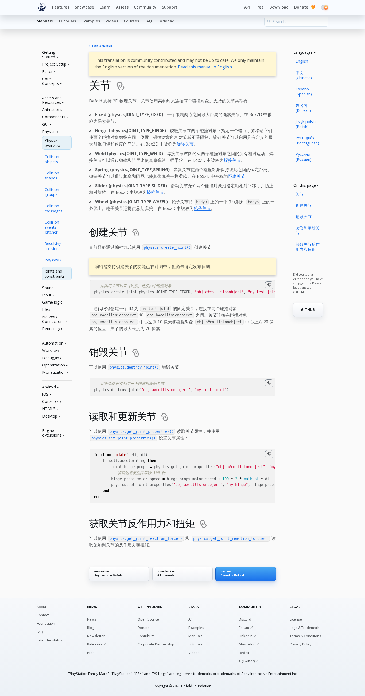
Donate (305, 7)
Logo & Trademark (304, 627)
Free (259, 7)
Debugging (51, 358)
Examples (90, 21)
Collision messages (54, 208)
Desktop (49, 416)
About (41, 606)
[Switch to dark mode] (324, 7)
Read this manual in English (205, 67)
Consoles (50, 401)
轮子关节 (202, 208)
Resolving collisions (53, 246)
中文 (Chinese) (304, 75)
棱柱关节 (155, 192)
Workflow (50, 350)
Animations (52, 110)
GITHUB (308, 309)
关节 (300, 194)
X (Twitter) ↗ (249, 661)
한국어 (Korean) (303, 107)
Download (279, 7)
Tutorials (67, 21)
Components (53, 117)
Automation (52, 343)
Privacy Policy (301, 644)
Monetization (54, 372)
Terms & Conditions (305, 635)
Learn (105, 7)
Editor (47, 72)
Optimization (53, 365)
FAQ (148, 21)
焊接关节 (232, 160)
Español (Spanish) (304, 91)
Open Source (148, 619)
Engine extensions (51, 433)
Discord (245, 619)
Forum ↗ (246, 627)
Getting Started (48, 54)
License (296, 619)
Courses (131, 21)
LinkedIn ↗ (248, 635)
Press (91, 652)
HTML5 (48, 409)
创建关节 (304, 205)
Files (46, 309)
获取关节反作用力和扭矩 (308, 247)
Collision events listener (52, 227)
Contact (43, 615)
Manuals (45, 21)
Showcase (84, 7)
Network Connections (53, 319)
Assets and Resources (51, 100)
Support (169, 7)
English (302, 61)
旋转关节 (185, 144)
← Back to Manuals (100, 45)
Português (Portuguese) (307, 140)
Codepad (165, 21)
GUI (45, 124)
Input (46, 295)
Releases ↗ (97, 644)
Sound (47, 288)
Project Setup (54, 64)
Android (49, 387)
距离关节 (236, 176)
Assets (122, 7)
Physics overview (52, 142)
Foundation (46, 623)
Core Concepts (50, 81)
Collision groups (52, 192)
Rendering (51, 329)
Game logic (52, 302)
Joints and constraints (55, 273)
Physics (48, 131)
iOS (45, 394)
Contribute (146, 635)
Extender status (49, 640)
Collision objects (52, 159)
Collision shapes (52, 175)
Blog (90, 627)
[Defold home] (42, 7)
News (91, 619)
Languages (303, 52)
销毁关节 (304, 216)
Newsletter (96, 635)
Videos (112, 21)
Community (145, 7)
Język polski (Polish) (306, 124)
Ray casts (53, 259)
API (247, 7)
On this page (304, 185)
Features (60, 7)
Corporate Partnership (156, 644)
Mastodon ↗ (249, 644)
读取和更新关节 (308, 230)
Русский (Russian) (304, 156)
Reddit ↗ (246, 652)
